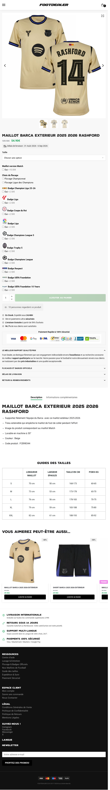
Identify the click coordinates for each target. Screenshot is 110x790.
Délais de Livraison (12, 374)
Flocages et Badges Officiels (17, 368)
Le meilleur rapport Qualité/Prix (19, 350)
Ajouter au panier (60, 298)
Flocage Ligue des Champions (18, 182)
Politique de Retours (12, 714)
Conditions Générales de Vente (17, 707)
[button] (11, 296)
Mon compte (8, 691)
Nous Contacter (9, 697)
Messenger (7, 732)
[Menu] (6, 5)
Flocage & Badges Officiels (15, 664)
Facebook (7, 729)
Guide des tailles (10, 671)
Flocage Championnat (14, 178)
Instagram (7, 727)
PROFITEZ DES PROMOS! (17, 763)
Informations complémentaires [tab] (61, 397)
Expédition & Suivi (10, 674)
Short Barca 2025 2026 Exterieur (68, 587)
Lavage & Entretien (11, 661)
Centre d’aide (8, 657)
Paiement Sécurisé (11, 678)
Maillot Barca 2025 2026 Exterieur (21, 587)
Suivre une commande (12, 694)
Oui (10, 169)
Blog (4, 681)
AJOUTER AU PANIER (25, 597)
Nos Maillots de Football (14, 668)
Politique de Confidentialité (15, 710)
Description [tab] (36, 397)
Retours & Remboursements (16, 380)
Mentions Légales (10, 717)
